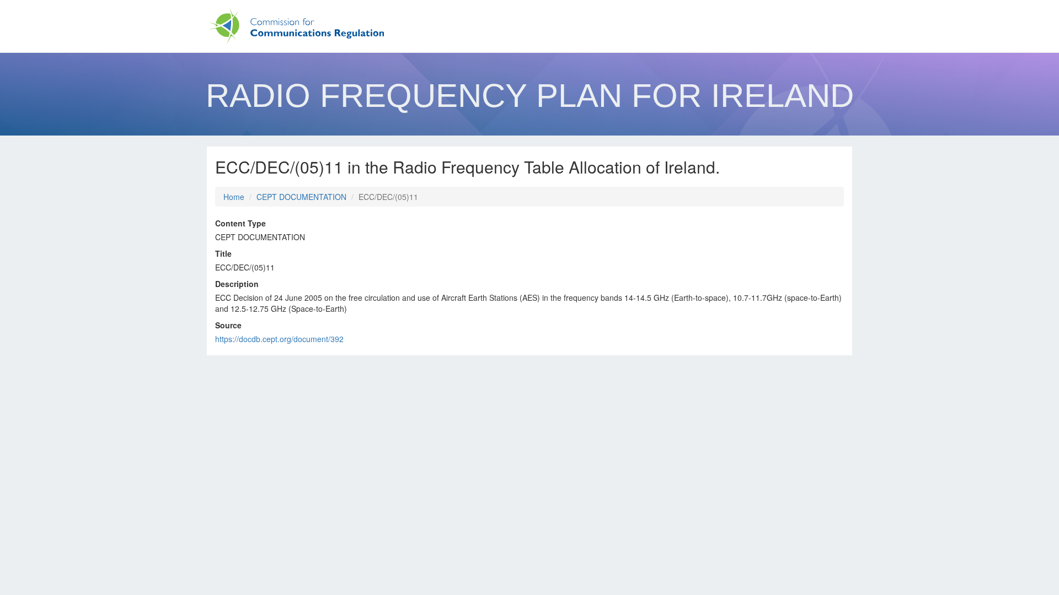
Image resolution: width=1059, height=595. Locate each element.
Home (233, 196)
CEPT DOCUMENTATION (301, 196)
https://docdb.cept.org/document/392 (279, 338)
